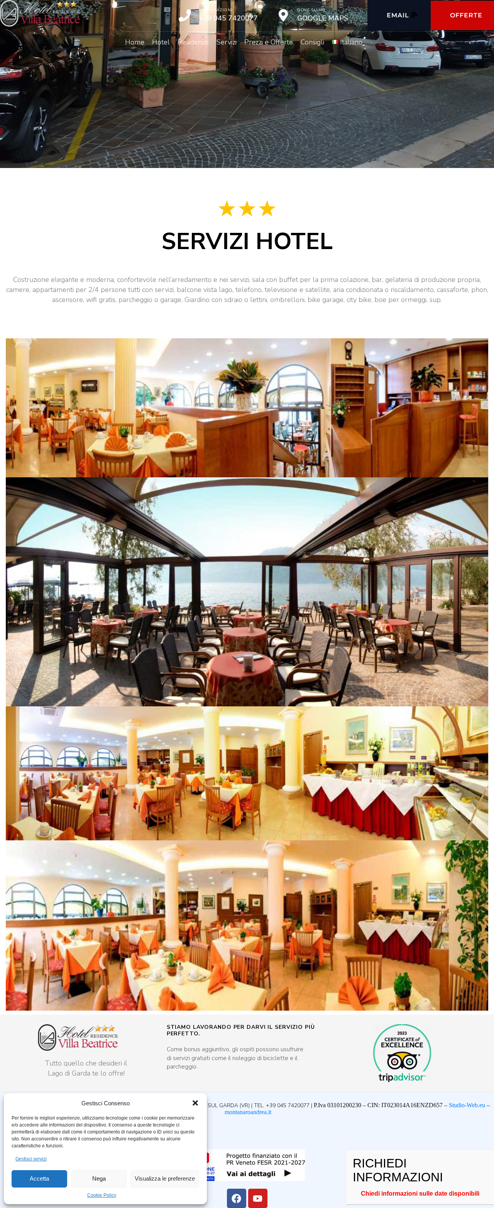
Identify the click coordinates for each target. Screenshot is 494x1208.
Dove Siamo (311, 10)
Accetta (39, 1178)
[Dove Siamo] (283, 15)
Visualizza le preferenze (165, 1178)
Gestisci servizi (31, 1159)
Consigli (312, 42)
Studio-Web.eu (467, 1105)
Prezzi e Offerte (268, 42)
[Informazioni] (185, 15)
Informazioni (215, 10)
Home (134, 42)
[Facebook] (236, 1198)
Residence (193, 42)
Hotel (161, 42)
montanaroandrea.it (248, 1112)
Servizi (227, 42)
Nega (99, 1178)
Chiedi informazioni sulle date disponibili (420, 1193)
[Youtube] (257, 1198)
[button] (195, 1103)
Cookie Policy (101, 1195)
